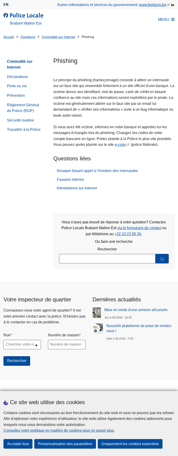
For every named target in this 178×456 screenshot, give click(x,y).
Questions (27, 37)
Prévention (16, 95)
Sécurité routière (20, 120)
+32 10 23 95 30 (127, 234)
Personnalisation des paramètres (65, 444)
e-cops (120, 145)
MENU (163, 20)
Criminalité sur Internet (58, 37)
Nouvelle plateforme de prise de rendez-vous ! (139, 328)
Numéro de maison (63, 335)
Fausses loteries (70, 179)
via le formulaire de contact (139, 228)
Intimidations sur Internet (77, 188)
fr (6, 5)
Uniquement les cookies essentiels (130, 444)
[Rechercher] (162, 258)
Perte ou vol (17, 86)
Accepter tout (18, 444)
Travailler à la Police (24, 129)
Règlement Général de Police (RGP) (23, 108)
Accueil (8, 37)
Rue (6, 335)
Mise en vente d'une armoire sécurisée (136, 310)
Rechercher (107, 249)
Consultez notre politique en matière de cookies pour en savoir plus (58, 430)
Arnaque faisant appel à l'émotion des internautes (97, 171)
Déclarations (17, 77)
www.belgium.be (152, 5)
